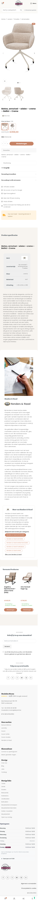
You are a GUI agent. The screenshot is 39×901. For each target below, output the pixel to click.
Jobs (2, 769)
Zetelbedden (5, 799)
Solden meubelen (7, 811)
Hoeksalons (4, 796)
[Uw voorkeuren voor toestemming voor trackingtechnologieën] (34, 898)
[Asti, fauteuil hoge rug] (27, 579)
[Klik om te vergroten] (5, 81)
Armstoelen (25, 19)
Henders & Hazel (6, 740)
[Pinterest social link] (26, 678)
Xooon (3, 731)
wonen (10, 19)
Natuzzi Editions (6, 725)
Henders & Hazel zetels (14, 550)
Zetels (3, 786)
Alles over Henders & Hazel (13, 554)
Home (3, 19)
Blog (2, 766)
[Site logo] (18, 3)
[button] (3, 53)
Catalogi (4, 772)
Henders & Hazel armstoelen (15, 535)
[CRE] (4, 126)
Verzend (7, 646)
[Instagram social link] (17, 678)
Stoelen (16, 19)
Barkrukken (4, 802)
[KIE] (12, 126)
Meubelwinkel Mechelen (8, 808)
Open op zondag (6, 817)
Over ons (4, 763)
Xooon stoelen (6, 737)
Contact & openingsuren (9, 752)
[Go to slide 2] (19, 82)
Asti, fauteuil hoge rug (25, 588)
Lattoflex (4, 728)
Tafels (3, 783)
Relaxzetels (4, 793)
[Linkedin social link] (31, 678)
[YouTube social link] (22, 678)
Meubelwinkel (5, 814)
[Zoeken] (21, 10)
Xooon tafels (5, 734)
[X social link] (13, 678)
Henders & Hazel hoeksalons (15, 547)
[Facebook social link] (8, 678)
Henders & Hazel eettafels (15, 539)
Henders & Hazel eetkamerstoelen (17, 543)
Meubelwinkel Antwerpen (9, 805)
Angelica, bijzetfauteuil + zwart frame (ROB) (9, 589)
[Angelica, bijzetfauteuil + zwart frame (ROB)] (10, 579)
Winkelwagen (21, 144)
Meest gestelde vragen (8, 755)
